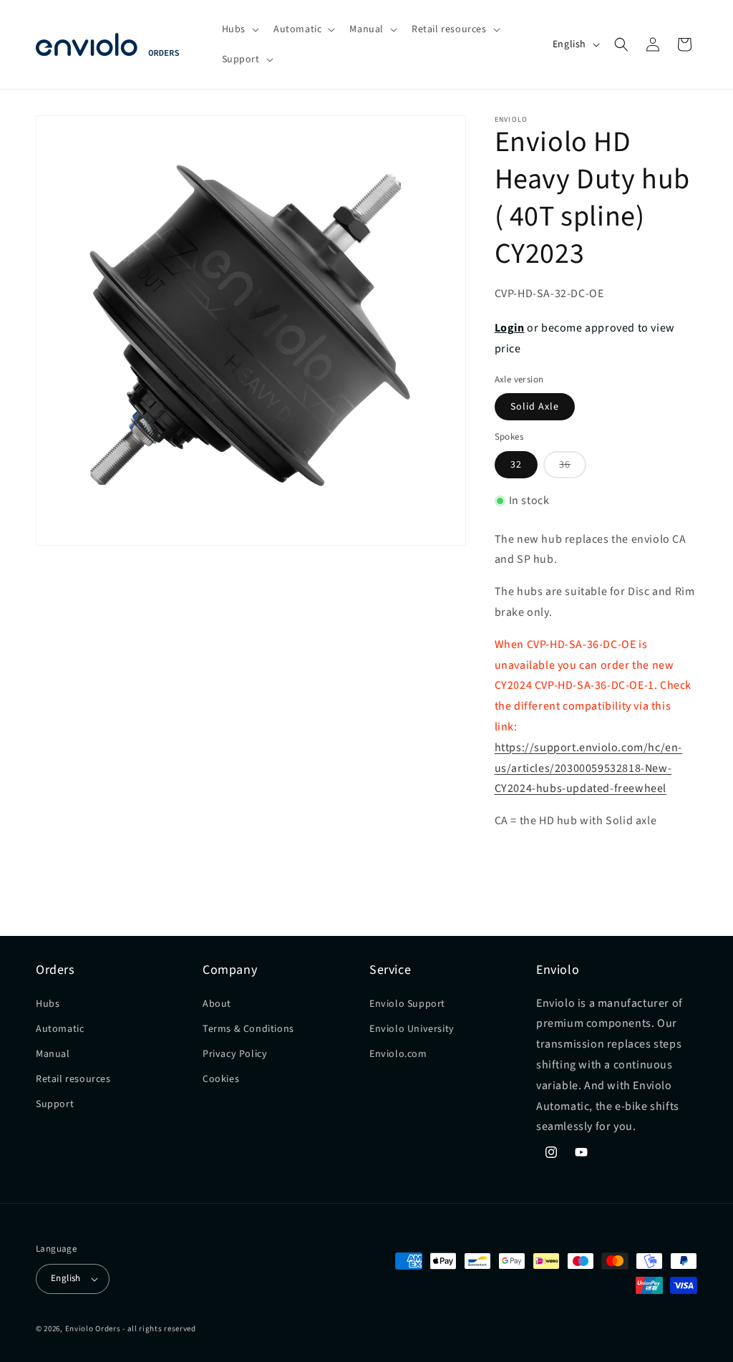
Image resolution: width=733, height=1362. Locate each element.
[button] (239, 29)
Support (55, 1104)
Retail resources (73, 1079)
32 (516, 465)
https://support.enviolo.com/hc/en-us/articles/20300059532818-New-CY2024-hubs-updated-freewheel (588, 768)
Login (510, 328)
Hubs (47, 1004)
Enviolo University (412, 1029)
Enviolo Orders (93, 1328)
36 (572, 467)
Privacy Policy (235, 1054)
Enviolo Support (407, 1004)
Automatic (60, 1029)
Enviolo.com (398, 1054)
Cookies (221, 1079)
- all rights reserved (159, 1328)
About (217, 1004)
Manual (53, 1054)
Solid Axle (534, 407)
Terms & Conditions (248, 1029)
